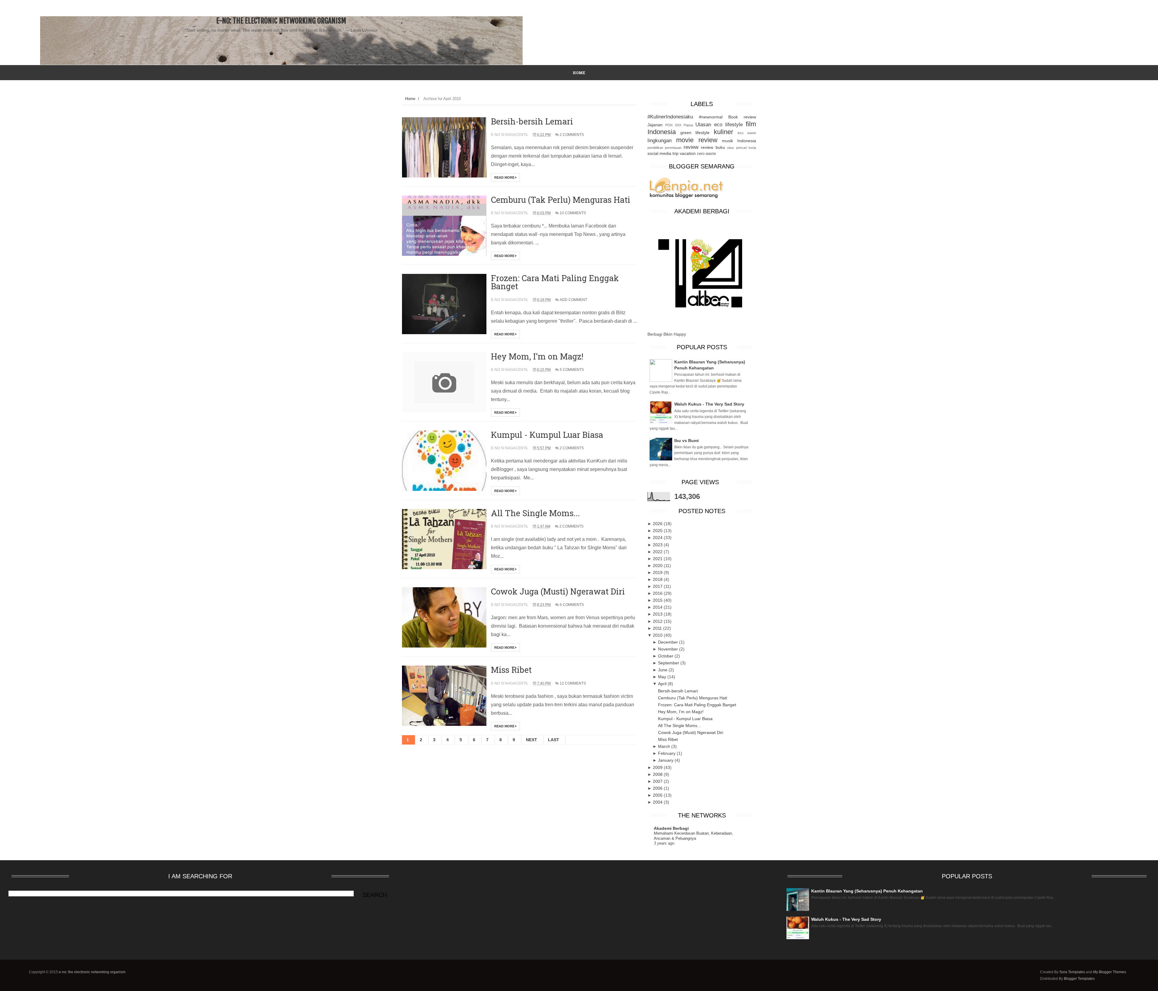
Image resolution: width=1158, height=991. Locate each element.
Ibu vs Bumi (686, 440)
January (666, 760)
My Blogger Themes (1109, 972)
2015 (658, 600)
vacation (688, 153)
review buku (713, 147)
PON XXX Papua (679, 125)
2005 (658, 795)
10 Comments (573, 213)
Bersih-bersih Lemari (532, 121)
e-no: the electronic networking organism (281, 20)
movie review (696, 140)
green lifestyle (695, 132)
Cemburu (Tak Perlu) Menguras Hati (560, 199)
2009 (658, 767)
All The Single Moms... (535, 513)
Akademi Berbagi (671, 828)
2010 (658, 635)
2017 (658, 586)
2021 (658, 558)
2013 (658, 614)
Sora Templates (1072, 972)
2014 (658, 607)
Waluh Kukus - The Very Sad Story (709, 404)
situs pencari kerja (741, 147)
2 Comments (572, 135)
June (663, 669)
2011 (658, 628)
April (663, 683)
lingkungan (659, 140)
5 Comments (572, 370)
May (662, 676)
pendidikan (655, 147)
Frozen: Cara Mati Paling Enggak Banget (555, 282)
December (668, 642)
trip (675, 153)
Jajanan (655, 124)
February (667, 753)
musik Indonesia (739, 140)
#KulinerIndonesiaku (670, 117)
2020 (658, 565)
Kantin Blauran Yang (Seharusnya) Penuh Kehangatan (867, 891)
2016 (658, 593)
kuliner (723, 132)
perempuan (673, 147)
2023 (658, 544)
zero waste (706, 154)
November (668, 649)
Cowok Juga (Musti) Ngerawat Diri (558, 591)
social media (659, 153)
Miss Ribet (511, 669)
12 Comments (573, 683)
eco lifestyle (728, 124)
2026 (658, 523)
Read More (504, 177)
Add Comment (573, 300)
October (666, 656)
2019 (658, 572)
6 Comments (572, 605)
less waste (747, 133)
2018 (658, 579)
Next (531, 739)
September (669, 662)
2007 (658, 781)
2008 (658, 774)
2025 (658, 530)
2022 (658, 551)
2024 (658, 537)
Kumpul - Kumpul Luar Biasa (547, 434)
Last (553, 739)
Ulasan (703, 124)
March (664, 746)
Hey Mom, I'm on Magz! (537, 356)
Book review (742, 116)
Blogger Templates (1079, 979)
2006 (658, 788)
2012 (658, 621)
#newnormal (711, 116)
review (691, 147)
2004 (658, 802)
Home (410, 98)
